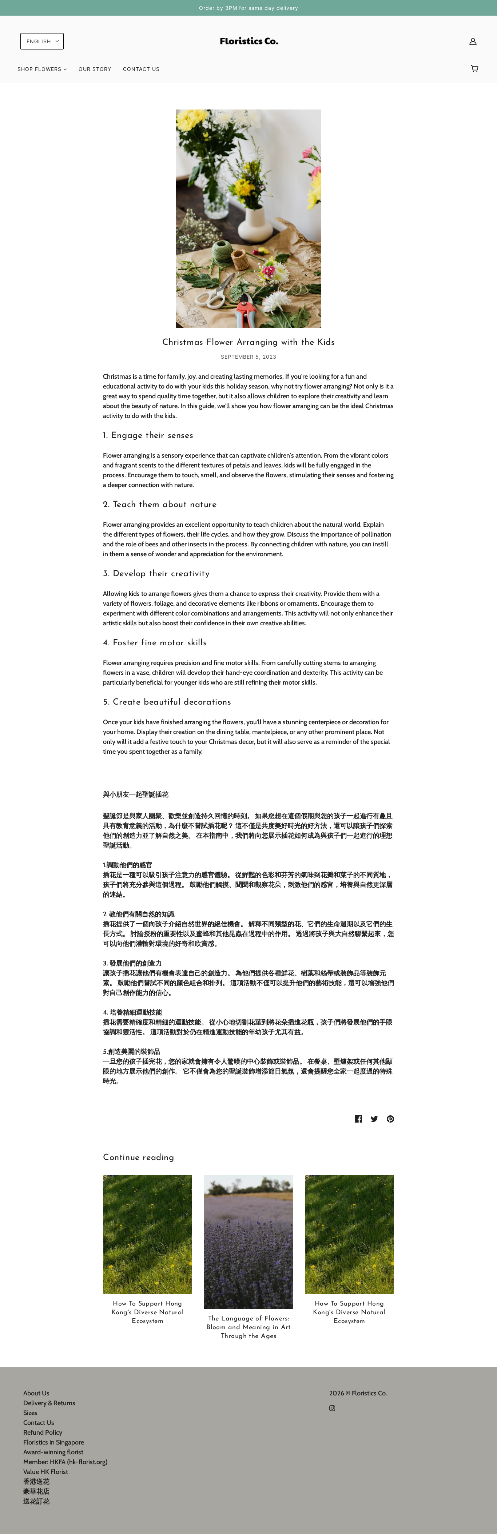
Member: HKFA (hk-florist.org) (65, 1462)
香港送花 (36, 1482)
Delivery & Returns (49, 1403)
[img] (332, 1407)
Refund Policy (42, 1433)
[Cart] (475, 69)
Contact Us (38, 1423)
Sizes (30, 1413)
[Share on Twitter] (374, 1118)
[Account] (473, 41)
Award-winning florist (53, 1452)
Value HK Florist (45, 1472)
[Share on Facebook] (358, 1118)
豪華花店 (36, 1491)
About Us (36, 1393)
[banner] (248, 40)
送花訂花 (36, 1501)
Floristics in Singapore (53, 1442)
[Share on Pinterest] (390, 1118)
